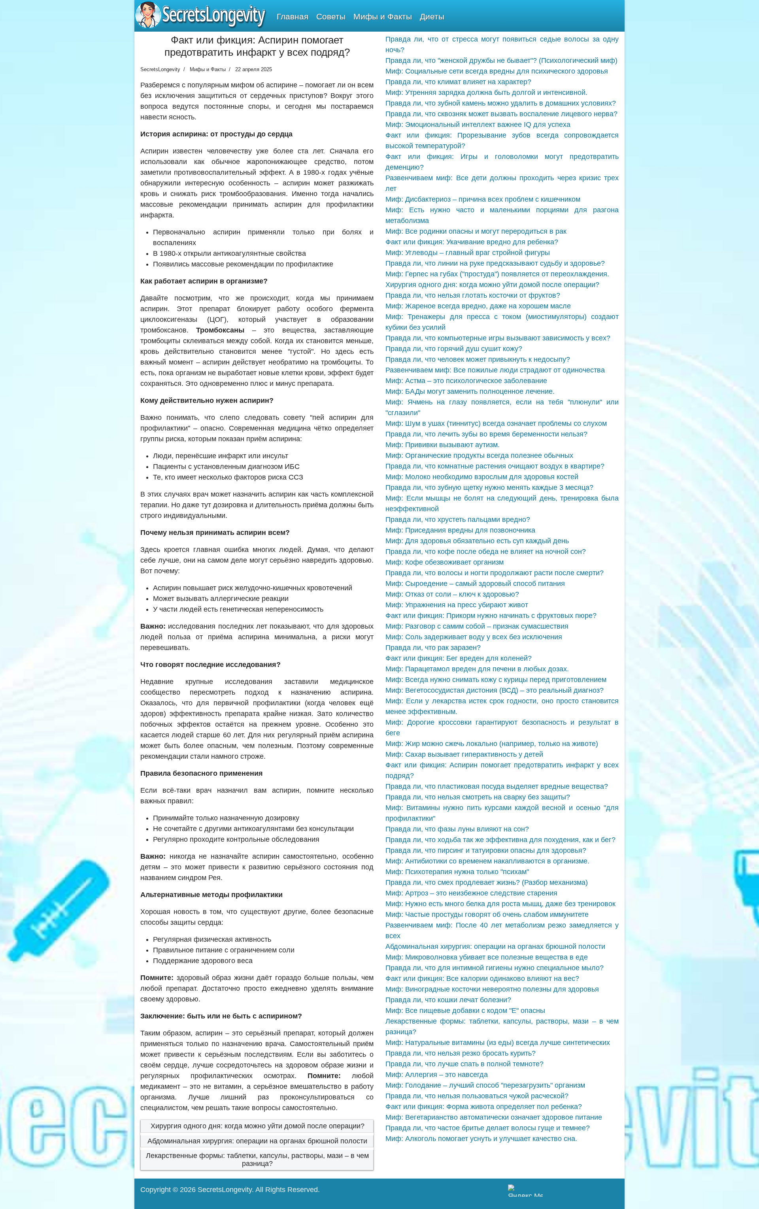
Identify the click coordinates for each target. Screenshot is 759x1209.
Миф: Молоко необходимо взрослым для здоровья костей (481, 477)
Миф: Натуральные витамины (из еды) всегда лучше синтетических (497, 1043)
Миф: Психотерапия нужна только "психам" (457, 872)
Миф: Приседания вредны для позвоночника (460, 530)
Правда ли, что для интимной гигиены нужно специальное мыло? (494, 968)
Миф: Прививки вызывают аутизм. (442, 445)
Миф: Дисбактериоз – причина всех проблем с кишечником (482, 199)
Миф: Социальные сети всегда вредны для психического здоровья (496, 71)
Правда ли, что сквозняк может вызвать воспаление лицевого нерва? (501, 114)
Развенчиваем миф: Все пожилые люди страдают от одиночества (495, 370)
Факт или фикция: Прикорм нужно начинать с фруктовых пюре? (491, 616)
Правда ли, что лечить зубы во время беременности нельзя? (486, 434)
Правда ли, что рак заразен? (433, 648)
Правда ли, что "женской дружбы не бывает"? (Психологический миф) (501, 60)
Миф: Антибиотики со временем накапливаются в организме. (487, 861)
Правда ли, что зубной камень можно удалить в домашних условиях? (500, 103)
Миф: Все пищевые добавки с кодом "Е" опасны (465, 1010)
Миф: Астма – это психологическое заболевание (466, 381)
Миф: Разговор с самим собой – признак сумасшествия (476, 626)
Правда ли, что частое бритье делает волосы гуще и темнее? (487, 1128)
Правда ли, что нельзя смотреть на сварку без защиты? (477, 797)
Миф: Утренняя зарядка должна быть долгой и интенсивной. (486, 92)
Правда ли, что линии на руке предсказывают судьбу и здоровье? (495, 263)
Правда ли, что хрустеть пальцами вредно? (457, 519)
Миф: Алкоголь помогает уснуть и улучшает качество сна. (481, 1139)
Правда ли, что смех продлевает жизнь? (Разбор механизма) (486, 882)
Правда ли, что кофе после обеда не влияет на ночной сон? (485, 551)
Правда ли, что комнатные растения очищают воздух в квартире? (494, 466)
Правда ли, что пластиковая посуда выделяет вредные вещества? (496, 786)
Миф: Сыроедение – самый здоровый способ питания (475, 583)
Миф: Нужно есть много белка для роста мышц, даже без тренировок (500, 904)
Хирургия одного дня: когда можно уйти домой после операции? (257, 1126)
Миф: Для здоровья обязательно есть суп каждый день (477, 541)
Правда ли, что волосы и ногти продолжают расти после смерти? (494, 573)
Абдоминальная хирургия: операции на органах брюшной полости (257, 1141)
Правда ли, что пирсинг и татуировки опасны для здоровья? (485, 850)
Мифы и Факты (382, 16)
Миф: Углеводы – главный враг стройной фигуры (467, 253)
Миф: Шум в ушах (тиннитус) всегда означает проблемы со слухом (496, 423)
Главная (292, 16)
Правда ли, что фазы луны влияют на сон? (457, 829)
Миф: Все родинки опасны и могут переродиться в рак (475, 231)
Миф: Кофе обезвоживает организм (444, 562)
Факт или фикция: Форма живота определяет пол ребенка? (483, 1107)
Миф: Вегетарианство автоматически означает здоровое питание (493, 1117)
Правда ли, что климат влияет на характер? (458, 82)
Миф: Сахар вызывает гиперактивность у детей (464, 754)
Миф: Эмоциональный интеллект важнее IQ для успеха (477, 124)
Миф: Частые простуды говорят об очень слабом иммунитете (487, 914)
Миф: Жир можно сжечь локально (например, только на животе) (491, 744)
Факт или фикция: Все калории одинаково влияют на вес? (482, 978)
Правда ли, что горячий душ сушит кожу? (453, 349)
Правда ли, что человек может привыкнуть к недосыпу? (477, 359)
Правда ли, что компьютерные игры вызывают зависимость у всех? (497, 338)
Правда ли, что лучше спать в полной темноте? (464, 1064)
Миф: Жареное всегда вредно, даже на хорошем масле (478, 306)
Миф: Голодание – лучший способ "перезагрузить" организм (485, 1085)
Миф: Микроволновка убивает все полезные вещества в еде (486, 957)
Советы (331, 16)
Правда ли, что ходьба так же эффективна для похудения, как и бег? (500, 840)
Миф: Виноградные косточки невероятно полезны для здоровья (492, 989)
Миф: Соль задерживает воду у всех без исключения (473, 637)
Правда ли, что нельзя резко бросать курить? (460, 1053)
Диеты (432, 16)
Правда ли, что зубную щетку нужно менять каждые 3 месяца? (489, 487)
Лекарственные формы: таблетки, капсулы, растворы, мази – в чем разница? (257, 1159)
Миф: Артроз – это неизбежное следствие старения (471, 893)
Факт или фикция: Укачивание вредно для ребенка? (471, 242)
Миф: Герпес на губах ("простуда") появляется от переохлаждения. (497, 274)
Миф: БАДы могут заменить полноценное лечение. (470, 391)
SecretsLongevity (225, 1190)
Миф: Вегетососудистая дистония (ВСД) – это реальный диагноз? (494, 690)
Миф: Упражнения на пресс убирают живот (456, 605)
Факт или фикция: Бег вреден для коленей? (458, 658)
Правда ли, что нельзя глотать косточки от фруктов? (472, 295)
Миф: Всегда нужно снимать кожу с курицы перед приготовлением (495, 680)
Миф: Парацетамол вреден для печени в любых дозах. (477, 669)
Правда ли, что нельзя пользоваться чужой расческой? (476, 1096)
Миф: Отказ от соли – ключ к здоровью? (452, 594)
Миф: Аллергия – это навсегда (436, 1075)
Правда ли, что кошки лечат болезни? (448, 1000)
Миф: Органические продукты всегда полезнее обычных (479, 455)
